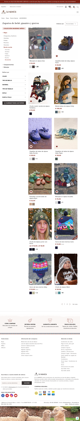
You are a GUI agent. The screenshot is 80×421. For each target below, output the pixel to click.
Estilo (4, 93)
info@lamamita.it (67, 402)
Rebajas (6, 67)
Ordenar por (60, 24)
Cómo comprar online (26, 355)
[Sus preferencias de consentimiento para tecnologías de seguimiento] (77, 418)
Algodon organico (25, 349)
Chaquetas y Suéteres (10, 36)
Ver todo (75, 304)
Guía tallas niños (65, 368)
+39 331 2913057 (53, 402)
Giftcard (3, 347)
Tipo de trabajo (7, 89)
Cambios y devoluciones (67, 351)
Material (5, 85)
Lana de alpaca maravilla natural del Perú (31, 343)
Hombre (3, 343)
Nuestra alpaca (25, 347)
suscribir (27, 383)
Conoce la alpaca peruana (28, 345)
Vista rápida (40, 44)
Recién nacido (14, 18)
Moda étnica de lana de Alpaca (29, 341)
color (4, 76)
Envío (62, 364)
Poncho (7, 57)
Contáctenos (64, 359)
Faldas (5, 40)
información (12, 387)
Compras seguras (65, 347)
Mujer (2, 341)
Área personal (60, 6)
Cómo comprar (65, 345)
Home (3, 18)
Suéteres (7, 55)
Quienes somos (25, 353)
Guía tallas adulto (65, 370)
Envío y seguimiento (66, 349)
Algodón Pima (24, 351)
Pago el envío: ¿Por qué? (67, 343)
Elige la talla (6, 97)
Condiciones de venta (66, 341)
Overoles (6, 45)
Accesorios (8, 59)
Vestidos (6, 38)
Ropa (7, 18)
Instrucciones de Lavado (67, 366)
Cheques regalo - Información (69, 353)
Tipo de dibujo (7, 80)
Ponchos (6, 43)
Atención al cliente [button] (15, 6)
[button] (70, 6)
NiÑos (2, 345)
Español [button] (3, 6)
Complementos (9, 65)
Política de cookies (74, 404)
